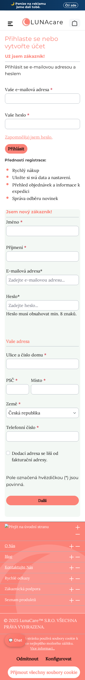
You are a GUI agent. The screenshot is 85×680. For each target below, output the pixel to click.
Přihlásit (16, 148)
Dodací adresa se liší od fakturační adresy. (35, 456)
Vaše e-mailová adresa (28, 89)
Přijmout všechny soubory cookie (43, 672)
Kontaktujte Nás (19, 567)
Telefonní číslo (22, 427)
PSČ (11, 380)
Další (42, 500)
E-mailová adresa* (24, 271)
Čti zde (70, 5)
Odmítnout (27, 658)
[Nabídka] (10, 23)
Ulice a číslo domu (26, 355)
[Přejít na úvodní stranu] (42, 22)
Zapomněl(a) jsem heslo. (28, 137)
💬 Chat (15, 640)
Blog (8, 556)
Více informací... (42, 648)
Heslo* (13, 296)
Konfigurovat (59, 658)
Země (13, 404)
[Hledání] (66, 22)
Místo (38, 380)
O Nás (10, 545)
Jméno (14, 222)
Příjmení (16, 247)
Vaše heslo (17, 115)
